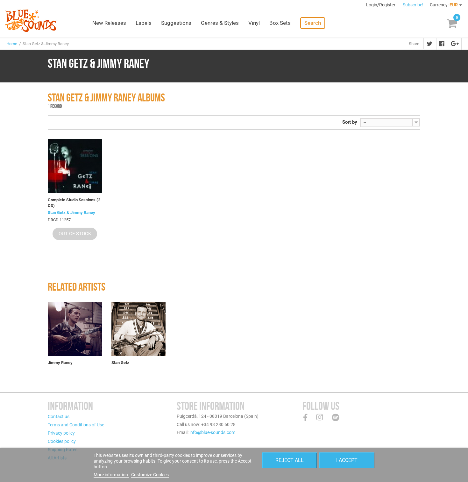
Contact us (58, 416)
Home (11, 43)
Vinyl (254, 23)
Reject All (289, 460)
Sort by (349, 122)
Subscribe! (413, 4)
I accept (347, 460)
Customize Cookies (150, 474)
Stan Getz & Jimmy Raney (71, 212)
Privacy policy (61, 433)
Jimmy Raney (60, 362)
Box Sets (280, 23)
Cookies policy (62, 441)
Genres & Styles (220, 23)
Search (312, 23)
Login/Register (381, 4)
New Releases (109, 23)
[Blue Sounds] (31, 20)
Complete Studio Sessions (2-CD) (75, 202)
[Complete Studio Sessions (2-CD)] (75, 166)
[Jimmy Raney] (75, 329)
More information (111, 474)
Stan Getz (120, 362)
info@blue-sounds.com (212, 432)
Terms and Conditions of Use (76, 424)
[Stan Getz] (138, 329)
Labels (144, 23)
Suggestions (176, 23)
